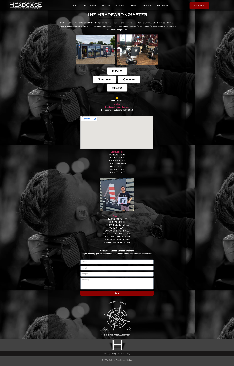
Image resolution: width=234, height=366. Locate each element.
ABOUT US (106, 6)
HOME (75, 6)
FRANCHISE (120, 6)
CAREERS (134, 6)
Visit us (117, 104)
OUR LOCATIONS (89, 6)
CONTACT (147, 6)
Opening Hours (117, 152)
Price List (117, 216)
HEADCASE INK (162, 6)
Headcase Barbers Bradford (117, 107)
